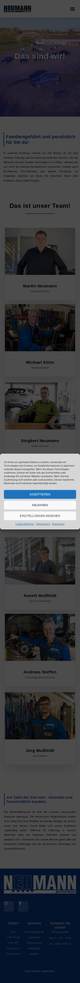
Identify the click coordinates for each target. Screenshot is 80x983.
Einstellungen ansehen (40, 515)
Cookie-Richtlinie (24, 524)
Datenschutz (43, 524)
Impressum (58, 524)
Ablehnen (40, 505)
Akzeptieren (40, 494)
